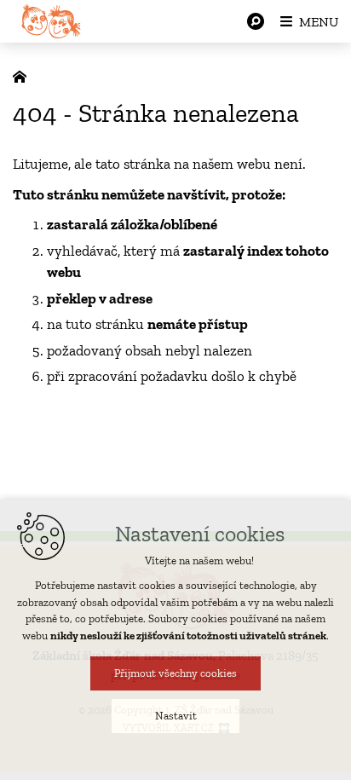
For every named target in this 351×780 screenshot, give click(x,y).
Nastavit (176, 715)
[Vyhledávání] (255, 21)
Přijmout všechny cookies (175, 673)
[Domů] (24, 75)
